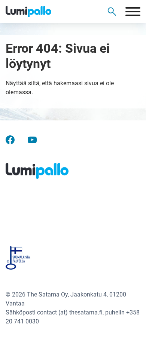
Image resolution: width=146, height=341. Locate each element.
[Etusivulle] (41, 11)
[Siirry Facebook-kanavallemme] (10, 139)
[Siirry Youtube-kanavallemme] (32, 139)
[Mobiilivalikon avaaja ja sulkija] (132, 11)
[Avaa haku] (112, 12)
